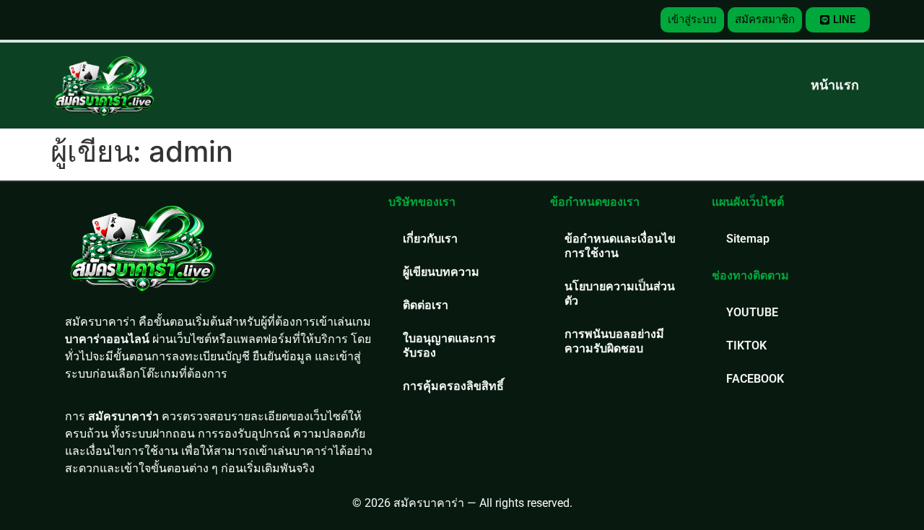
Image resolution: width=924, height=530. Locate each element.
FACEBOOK (755, 379)
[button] (692, 19)
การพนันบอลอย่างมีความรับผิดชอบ (614, 341)
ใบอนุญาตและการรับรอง (449, 345)
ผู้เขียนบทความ (441, 272)
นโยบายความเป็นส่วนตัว (620, 293)
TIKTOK (746, 345)
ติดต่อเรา (425, 305)
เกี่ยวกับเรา (430, 239)
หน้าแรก (835, 84)
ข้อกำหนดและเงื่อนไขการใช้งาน (620, 246)
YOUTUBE (752, 312)
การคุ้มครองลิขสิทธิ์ (453, 386)
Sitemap (748, 239)
